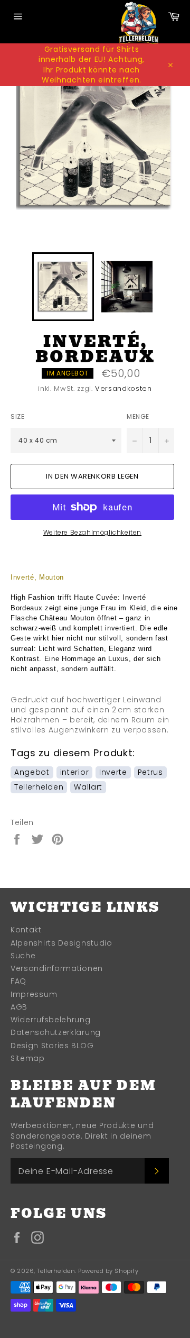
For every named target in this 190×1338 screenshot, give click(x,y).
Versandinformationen (57, 968)
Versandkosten (123, 388)
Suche (23, 955)
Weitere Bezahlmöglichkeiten (92, 532)
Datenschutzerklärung (56, 1032)
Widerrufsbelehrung (51, 1019)
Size (17, 417)
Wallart (88, 787)
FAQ (18, 981)
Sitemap (28, 1058)
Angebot (32, 772)
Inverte (113, 772)
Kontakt (26, 929)
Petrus (150, 772)
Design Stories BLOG (52, 1045)
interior (74, 772)
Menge (138, 417)
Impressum (34, 994)
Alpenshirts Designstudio (61, 943)
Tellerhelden (38, 787)
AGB (19, 1007)
